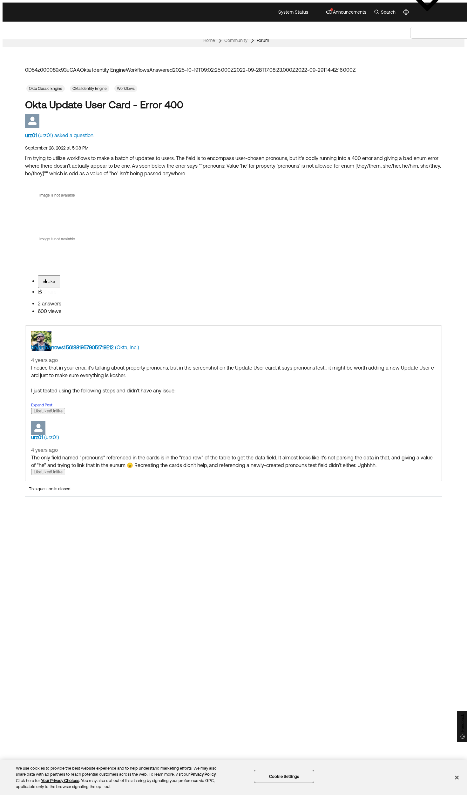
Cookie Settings (284, 776)
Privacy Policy (203, 774)
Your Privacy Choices (60, 780)
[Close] (457, 778)
